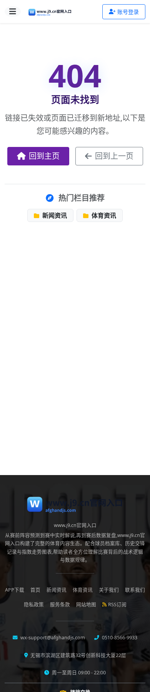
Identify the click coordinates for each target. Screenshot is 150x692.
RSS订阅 (117, 604)
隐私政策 (34, 604)
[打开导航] (13, 11)
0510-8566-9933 (119, 637)
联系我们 (135, 590)
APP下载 (14, 590)
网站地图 (86, 604)
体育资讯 (103, 215)
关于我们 (109, 590)
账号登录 (128, 11)
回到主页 (44, 156)
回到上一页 (114, 156)
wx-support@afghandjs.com (52, 637)
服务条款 (60, 604)
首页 (35, 590)
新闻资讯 (54, 215)
